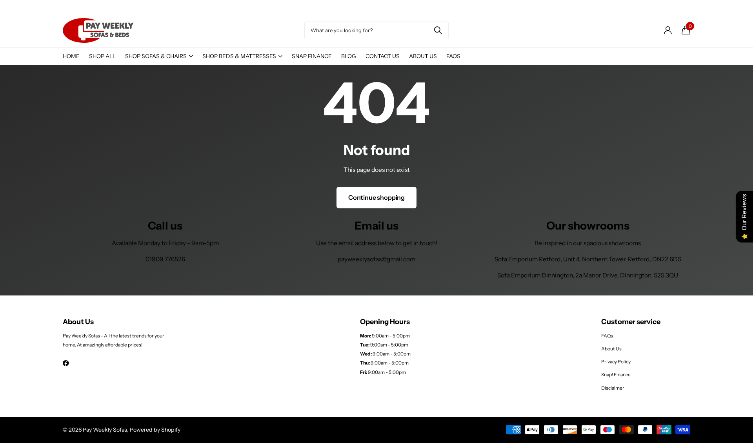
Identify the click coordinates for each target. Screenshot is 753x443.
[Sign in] (668, 30)
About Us (423, 56)
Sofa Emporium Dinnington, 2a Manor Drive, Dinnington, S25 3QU (587, 275)
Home (71, 56)
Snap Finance (312, 56)
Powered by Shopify (155, 429)
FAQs (453, 56)
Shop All (102, 56)
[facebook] (66, 363)
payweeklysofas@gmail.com (376, 259)
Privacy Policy (616, 362)
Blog (348, 56)
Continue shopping (376, 197)
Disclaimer (612, 388)
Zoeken (438, 30)
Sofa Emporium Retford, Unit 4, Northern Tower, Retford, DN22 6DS (588, 259)
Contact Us (383, 56)
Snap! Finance (616, 374)
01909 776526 (165, 259)
